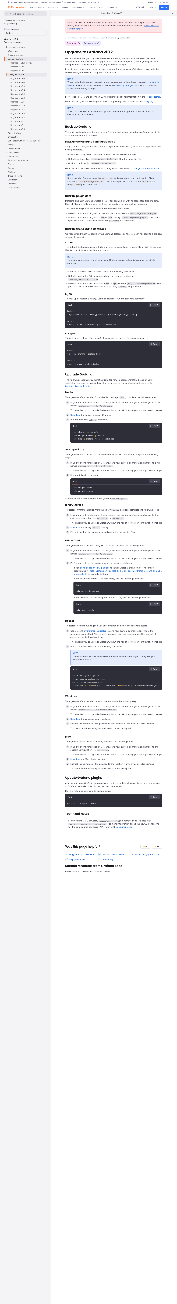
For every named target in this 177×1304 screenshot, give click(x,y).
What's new (13, 51)
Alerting (11, 172)
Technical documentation (15, 20)
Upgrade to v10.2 (17, 74)
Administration (14, 148)
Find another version (13, 42)
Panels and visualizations (18, 160)
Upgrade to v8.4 (17, 113)
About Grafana (14, 133)
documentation (124, 827)
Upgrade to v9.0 (17, 106)
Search (11, 164)
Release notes (14, 187)
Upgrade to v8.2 (17, 121)
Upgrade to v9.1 (17, 102)
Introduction (13, 137)
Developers (13, 180)
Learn (91, 7)
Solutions (52, 7)
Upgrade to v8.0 (17, 129)
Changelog (148, 101)
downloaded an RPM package (94, 567)
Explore (11, 168)
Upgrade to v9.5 (17, 86)
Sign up (164, 7)
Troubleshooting (15, 176)
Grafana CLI (13, 184)
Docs (101, 7)
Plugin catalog (10, 23)
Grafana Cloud (36, 7)
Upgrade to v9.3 (17, 94)
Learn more (91, 2)
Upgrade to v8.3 (17, 117)
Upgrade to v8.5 (17, 109)
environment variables (95, 631)
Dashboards (13, 156)
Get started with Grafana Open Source (24, 141)
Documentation (71, 38)
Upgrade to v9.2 (17, 98)
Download (75, 415)
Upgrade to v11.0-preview (21, 63)
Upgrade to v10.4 (17, 67)
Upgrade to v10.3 (17, 71)
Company (111, 7)
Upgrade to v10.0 (17, 82)
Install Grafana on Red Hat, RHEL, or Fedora (111, 571)
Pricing (65, 7)
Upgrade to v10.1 (17, 78)
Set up (11, 145)
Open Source (77, 7)
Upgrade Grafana (107, 38)
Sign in (152, 7)
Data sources (13, 152)
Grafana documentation (89, 38)
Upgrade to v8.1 (17, 125)
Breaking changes (124, 85)
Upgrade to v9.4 (17, 90)
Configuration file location (146, 168)
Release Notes (153, 96)
